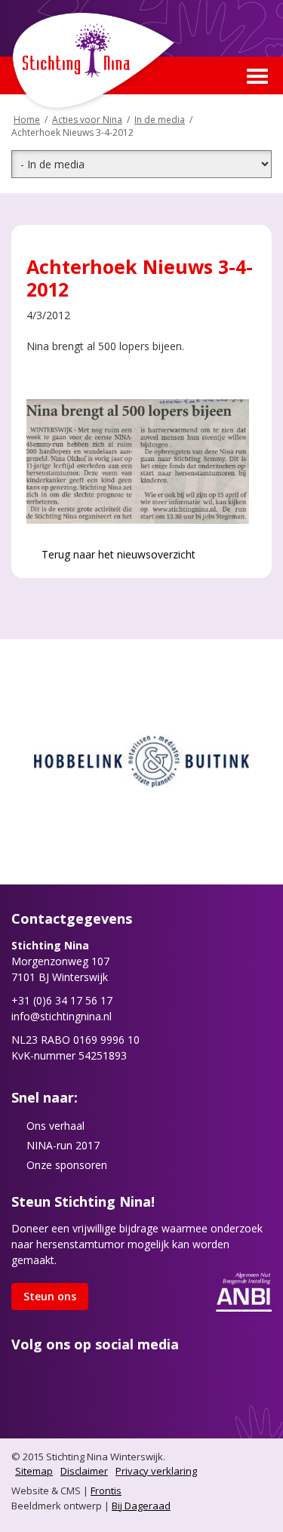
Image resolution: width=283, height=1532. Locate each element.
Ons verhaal (55, 1125)
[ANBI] (244, 1291)
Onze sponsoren (66, 1165)
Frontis (106, 1490)
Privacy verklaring (156, 1471)
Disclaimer (84, 1471)
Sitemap (34, 1471)
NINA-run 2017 (63, 1145)
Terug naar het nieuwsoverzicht (116, 554)
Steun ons (49, 1296)
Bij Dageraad (141, 1505)
